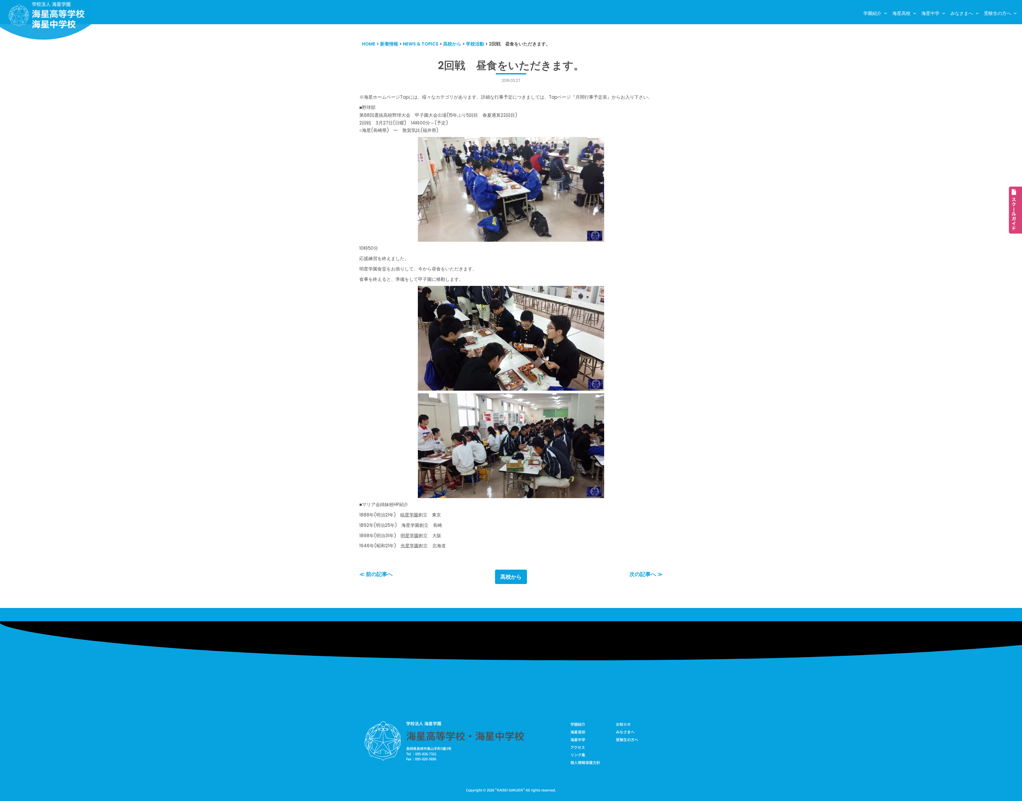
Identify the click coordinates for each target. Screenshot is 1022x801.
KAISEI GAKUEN (510, 789)
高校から (511, 577)
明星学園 (410, 535)
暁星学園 (409, 515)
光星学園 (410, 546)
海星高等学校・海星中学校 (465, 735)
